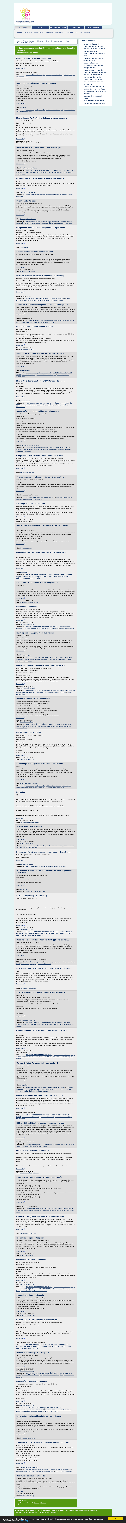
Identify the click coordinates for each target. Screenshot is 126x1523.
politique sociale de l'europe (27, 1348)
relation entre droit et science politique (28, 726)
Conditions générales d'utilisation (45, 1510)
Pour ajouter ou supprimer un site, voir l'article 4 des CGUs (35, 1512)
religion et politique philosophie (53, 785)
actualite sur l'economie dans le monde (28, 1210)
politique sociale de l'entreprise (58, 170)
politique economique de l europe (37, 1347)
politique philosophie (69, 75)
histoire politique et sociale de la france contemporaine (51, 692)
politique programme (22, 76)
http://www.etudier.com (27, 472)
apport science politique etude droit (94, 55)
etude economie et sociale (42, 1089)
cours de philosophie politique (54, 75)
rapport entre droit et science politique (37, 298)
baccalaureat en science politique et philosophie (37, 447)
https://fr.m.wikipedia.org (27, 1315)
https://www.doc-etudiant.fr (28, 168)
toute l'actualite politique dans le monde (38, 1208)
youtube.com (24, 889)
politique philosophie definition (33, 221)
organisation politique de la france (56, 194)
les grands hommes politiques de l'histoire (38, 223)
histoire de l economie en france (35, 576)
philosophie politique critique (30, 628)
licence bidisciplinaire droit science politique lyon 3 (37, 1469)
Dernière (43, 1503)
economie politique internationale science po (38, 690)
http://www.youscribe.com (28, 988)
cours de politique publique (93, 77)
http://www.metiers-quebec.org (29, 822)
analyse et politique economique (56, 866)
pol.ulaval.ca (24, 247)
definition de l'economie (33, 935)
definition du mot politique (93, 75)
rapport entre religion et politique (95, 72)
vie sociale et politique (49, 1144)
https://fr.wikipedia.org (27, 624)
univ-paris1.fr (24, 107)
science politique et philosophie (35, 75)
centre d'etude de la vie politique (48, 1024)
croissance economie (58, 27)
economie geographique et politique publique (93, 66)
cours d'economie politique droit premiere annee (44, 1408)
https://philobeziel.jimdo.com (29, 783)
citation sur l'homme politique (64, 223)
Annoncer (78, 32)
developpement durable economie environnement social (45, 1087)
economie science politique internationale (38, 373)
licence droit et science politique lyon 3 (25, 1471)
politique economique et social (94, 103)
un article (69, 32)
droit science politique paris (54, 110)
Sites (36, 32)
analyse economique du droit (94, 86)
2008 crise (76, 27)
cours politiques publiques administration (54, 172)
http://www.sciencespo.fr (27, 688)
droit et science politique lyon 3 (52, 962)
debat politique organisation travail (93, 97)
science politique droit (57, 298)
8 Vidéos (27, 52)
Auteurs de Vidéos (46, 32)
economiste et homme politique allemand (94, 92)
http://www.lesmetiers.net (28, 1438)
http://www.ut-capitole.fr (27, 1020)
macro (40, 27)
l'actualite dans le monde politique (62, 1208)
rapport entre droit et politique (41, 300)
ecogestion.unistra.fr (26, 864)
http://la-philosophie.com (28, 219)
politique (23, 27)
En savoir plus (25, 1521)
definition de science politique (54, 846)
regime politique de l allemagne (32, 1375)
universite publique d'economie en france (34, 1291)
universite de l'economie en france (39, 574)
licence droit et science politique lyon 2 (45, 1471)
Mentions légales (27, 1510)
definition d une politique (29, 847)
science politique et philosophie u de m (53, 320)
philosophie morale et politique (65, 1144)
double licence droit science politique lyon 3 (60, 1469)
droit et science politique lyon (28, 964)
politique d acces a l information (38, 1022)
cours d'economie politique (53, 449)
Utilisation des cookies (66, 1510)
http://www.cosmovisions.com (29, 602)
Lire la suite (20, 68)
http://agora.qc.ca (25, 655)
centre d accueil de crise (45, 1056)
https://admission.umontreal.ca (29, 445)
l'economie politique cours (61, 1347)
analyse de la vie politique (93, 79)
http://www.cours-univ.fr (27, 271)
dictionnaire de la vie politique (94, 89)
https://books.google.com (28, 192)
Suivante (36, 1503)
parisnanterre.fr (25, 370)
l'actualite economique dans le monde (53, 1210)
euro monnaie (93, 27)
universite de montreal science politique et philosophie (40, 497)
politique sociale (42, 1146)
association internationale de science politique (93, 59)
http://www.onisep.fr (26, 548)
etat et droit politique (91, 63)
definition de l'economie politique (37, 933)
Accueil (19, 32)
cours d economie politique (48, 1411)
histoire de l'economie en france (38, 1115)
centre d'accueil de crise (31, 1056)
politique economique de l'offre (28, 578)
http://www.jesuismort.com (28, 1233)
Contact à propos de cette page (86, 1510)
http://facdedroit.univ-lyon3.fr (29, 1467)
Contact (87, 32)
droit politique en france (48, 322)
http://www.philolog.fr (26, 929)
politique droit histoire (57, 300)
